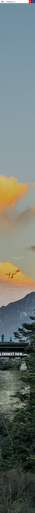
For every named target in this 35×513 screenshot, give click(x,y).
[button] (15, 510)
